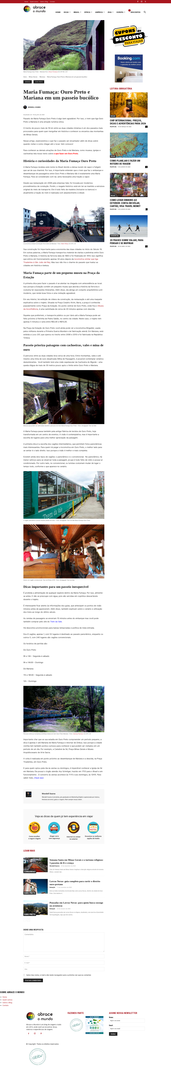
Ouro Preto (39, 82)
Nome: (111, 1017)
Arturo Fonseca (53, 72)
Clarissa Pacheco (78, 734)
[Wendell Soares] (25, 107)
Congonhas (29, 871)
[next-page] (28, 919)
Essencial (115, 236)
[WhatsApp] (76, 107)
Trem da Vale (56, 621)
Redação (52, 887)
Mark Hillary (64, 243)
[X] (145, 1)
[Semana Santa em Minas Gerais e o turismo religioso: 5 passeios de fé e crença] (35, 865)
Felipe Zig (113, 126)
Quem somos (7, 1000)
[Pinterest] (71, 107)
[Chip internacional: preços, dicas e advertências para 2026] (129, 104)
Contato (5, 1005)
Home (4, 997)
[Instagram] (141, 1)
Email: (111, 1025)
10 (146, 167)
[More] (82, 107)
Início (25, 77)
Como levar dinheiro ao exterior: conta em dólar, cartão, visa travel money (125, 203)
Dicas (113, 116)
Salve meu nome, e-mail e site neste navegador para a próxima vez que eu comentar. (58, 975)
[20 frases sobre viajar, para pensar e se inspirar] (129, 226)
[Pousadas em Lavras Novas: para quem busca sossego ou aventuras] (35, 907)
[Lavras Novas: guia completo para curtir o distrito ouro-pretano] (35, 886)
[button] (145, 12)
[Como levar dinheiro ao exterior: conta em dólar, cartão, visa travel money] (129, 185)
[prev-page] (24, 919)
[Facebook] (137, 1)
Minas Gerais (33, 77)
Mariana (42, 77)
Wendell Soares (34, 107)
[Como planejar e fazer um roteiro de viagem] (129, 145)
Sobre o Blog (7, 1003)
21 (146, 126)
